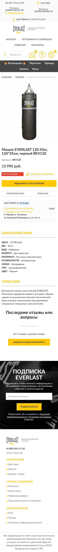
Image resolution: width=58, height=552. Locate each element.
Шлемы (24, 69)
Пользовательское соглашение (24, 501)
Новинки (20, 45)
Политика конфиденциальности (25, 523)
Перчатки (35, 63)
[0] (51, 54)
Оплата (12, 469)
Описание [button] (42, 194)
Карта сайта (14, 491)
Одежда (49, 63)
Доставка (13, 464)
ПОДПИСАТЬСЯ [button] (29, 407)
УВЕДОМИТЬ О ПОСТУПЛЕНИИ (29, 183)
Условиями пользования (40, 417)
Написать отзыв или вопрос (29, 342)
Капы (35, 69)
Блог (10, 513)
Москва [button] (24, 203)
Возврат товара (16, 474)
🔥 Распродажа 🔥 (15, 63)
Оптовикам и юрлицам (37, 39)
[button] (14, 13)
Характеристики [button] (15, 194)
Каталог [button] (11, 39)
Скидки (12, 518)
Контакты (37, 45)
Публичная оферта (18, 496)
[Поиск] (5, 54)
